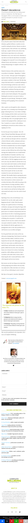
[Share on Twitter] (7, 521)
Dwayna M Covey (5, 436)
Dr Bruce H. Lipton (5, 413)
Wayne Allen (4, 417)
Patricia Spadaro (5, 429)
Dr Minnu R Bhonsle (6, 460)
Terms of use (14, 518)
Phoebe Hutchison (5, 442)
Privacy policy (8, 518)
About (17, 517)
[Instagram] (12, 512)
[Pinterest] (16, 512)
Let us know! (16, 343)
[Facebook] (8, 512)
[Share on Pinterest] (11, 521)
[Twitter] (14, 365)
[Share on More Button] (25, 521)
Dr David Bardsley (5, 422)
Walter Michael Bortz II (6, 447)
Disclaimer (21, 518)
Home (2, 5)
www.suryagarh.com (11, 278)
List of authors (12, 517)
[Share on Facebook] (2, 521)
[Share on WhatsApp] (16, 521)
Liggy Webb (4, 425)
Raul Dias (6, 21)
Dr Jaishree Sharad (6, 455)
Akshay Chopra (5, 451)
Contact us (22, 517)
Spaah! (2, 7)
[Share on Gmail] (21, 521)
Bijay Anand (4, 433)
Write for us (5, 517)
